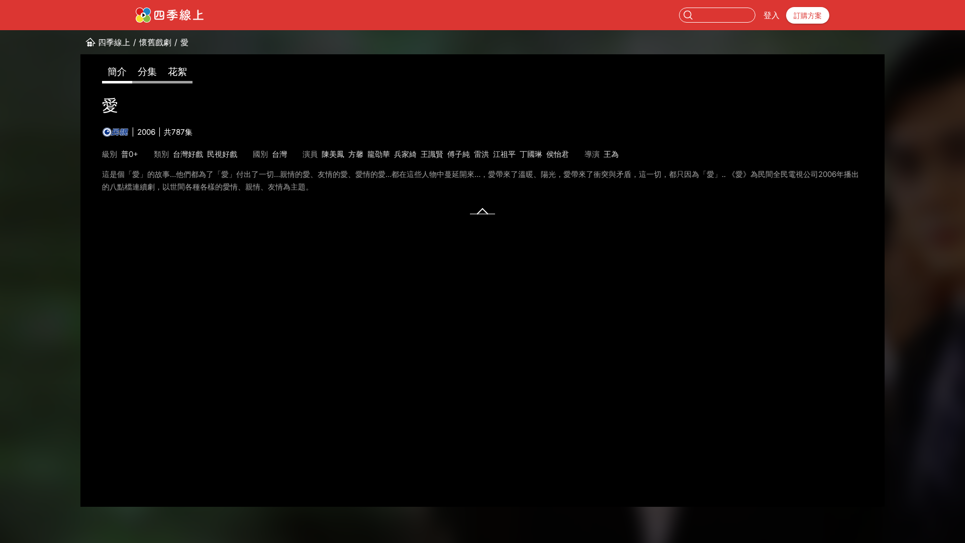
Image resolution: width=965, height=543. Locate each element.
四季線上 (114, 42)
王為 (611, 154)
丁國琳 (531, 154)
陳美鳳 (333, 154)
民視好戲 (222, 154)
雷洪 (481, 154)
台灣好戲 (188, 154)
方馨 (355, 154)
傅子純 (458, 154)
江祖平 (504, 154)
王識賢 (432, 154)
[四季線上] (170, 15)
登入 (771, 15)
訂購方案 (808, 15)
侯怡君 (557, 154)
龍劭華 (378, 154)
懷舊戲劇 (155, 42)
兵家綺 (405, 154)
